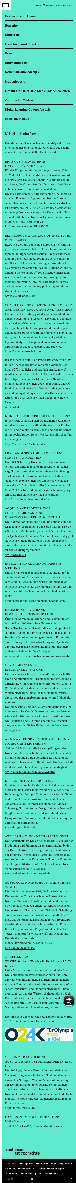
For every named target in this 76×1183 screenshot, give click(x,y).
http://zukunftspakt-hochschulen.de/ (27, 499)
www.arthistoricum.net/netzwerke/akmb (30, 771)
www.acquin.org (15, 554)
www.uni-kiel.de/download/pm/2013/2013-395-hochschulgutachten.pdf (29, 942)
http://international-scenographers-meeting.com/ (35, 600)
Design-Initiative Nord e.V (26, 864)
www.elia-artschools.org (20, 296)
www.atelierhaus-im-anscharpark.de (27, 873)
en (39, 5)
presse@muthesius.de (49, 1126)
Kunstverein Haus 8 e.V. (47, 859)
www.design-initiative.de (20, 827)
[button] (32, 1179)
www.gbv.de (13, 730)
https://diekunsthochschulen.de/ (25, 444)
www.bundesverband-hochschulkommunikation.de (37, 656)
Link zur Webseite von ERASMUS (26, 226)
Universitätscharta (34, 180)
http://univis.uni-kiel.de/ (20, 1108)
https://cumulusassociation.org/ (24, 351)
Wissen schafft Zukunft (43, 1003)
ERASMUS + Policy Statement (48, 208)
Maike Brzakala (15, 1121)
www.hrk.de (12, 407)
